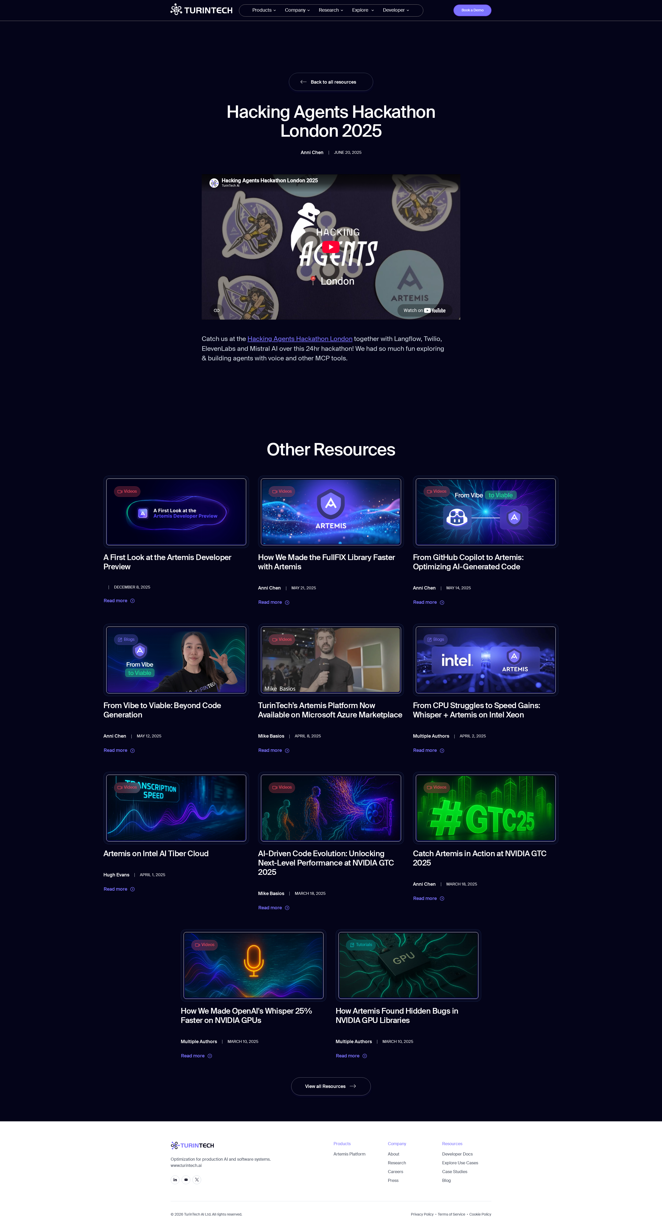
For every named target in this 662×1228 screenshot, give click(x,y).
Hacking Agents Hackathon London (299, 339)
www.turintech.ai (186, 1166)
